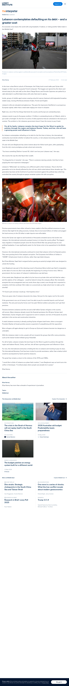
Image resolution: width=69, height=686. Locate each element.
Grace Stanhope (44, 437)
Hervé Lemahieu (52, 505)
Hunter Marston (10, 437)
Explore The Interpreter (58, 399)
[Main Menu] (65, 4)
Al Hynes (6, 471)
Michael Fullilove (42, 507)
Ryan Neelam (8, 507)
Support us (58, 4)
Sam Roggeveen (8, 494)
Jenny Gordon (50, 494)
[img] (5, 437)
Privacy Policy (45, 682)
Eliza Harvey (5, 80)
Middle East (5, 14)
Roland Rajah (41, 494)
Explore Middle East (59, 478)
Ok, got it (59, 682)
